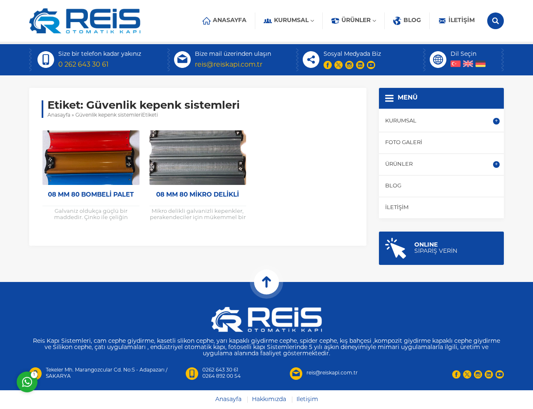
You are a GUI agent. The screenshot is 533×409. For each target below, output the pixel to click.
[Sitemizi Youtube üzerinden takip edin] (371, 65)
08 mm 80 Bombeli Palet (91, 195)
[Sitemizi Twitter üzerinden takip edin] (338, 65)
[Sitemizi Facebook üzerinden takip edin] (328, 65)
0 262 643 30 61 (83, 65)
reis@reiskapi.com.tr (228, 65)
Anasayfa (58, 115)
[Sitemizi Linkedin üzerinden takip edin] (360, 65)
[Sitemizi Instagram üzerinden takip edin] (349, 65)
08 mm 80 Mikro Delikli (197, 195)
